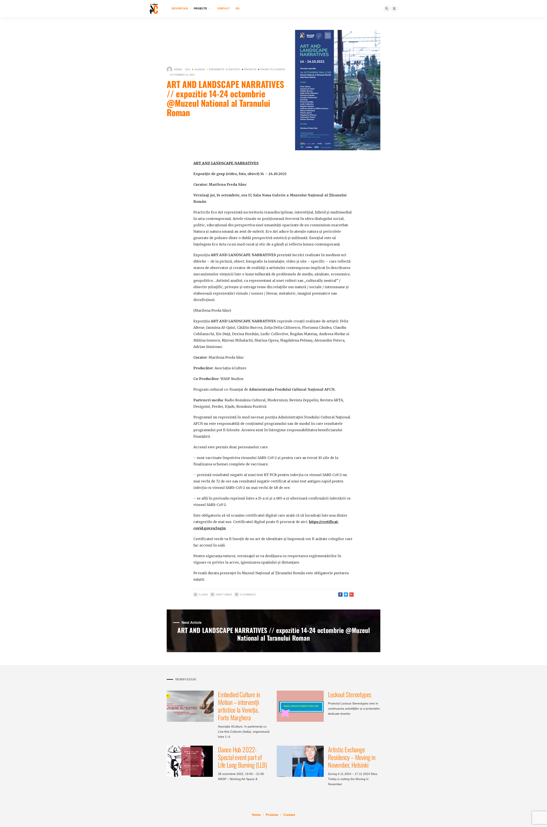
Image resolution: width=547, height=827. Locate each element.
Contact (223, 8)
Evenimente (216, 69)
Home (256, 815)
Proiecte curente (272, 69)
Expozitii (234, 69)
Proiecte (250, 69)
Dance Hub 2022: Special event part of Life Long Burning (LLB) (242, 757)
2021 (187, 69)
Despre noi (180, 8)
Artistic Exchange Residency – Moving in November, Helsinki (351, 757)
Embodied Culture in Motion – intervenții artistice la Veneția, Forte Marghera (239, 706)
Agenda (199, 69)
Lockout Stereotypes (349, 694)
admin (178, 69)
